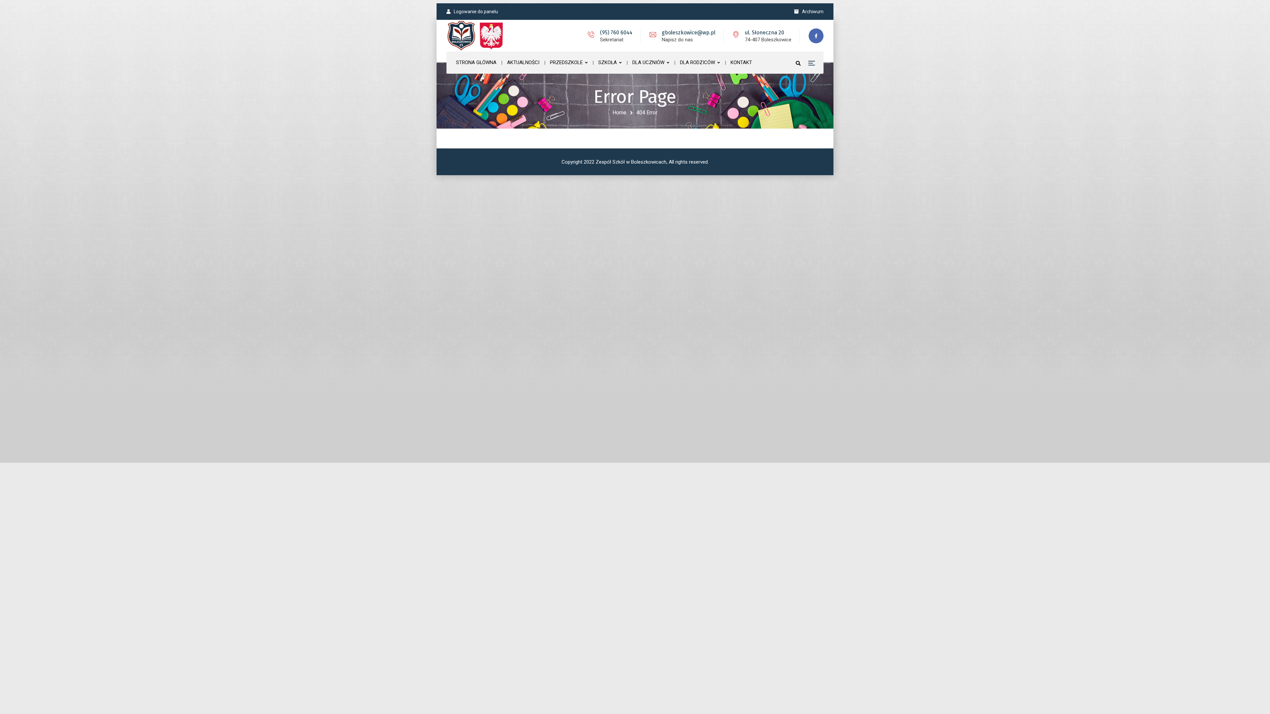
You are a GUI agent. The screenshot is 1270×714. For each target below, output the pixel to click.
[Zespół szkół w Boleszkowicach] (476, 36)
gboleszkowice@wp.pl (688, 32)
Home (619, 112)
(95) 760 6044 (616, 32)
